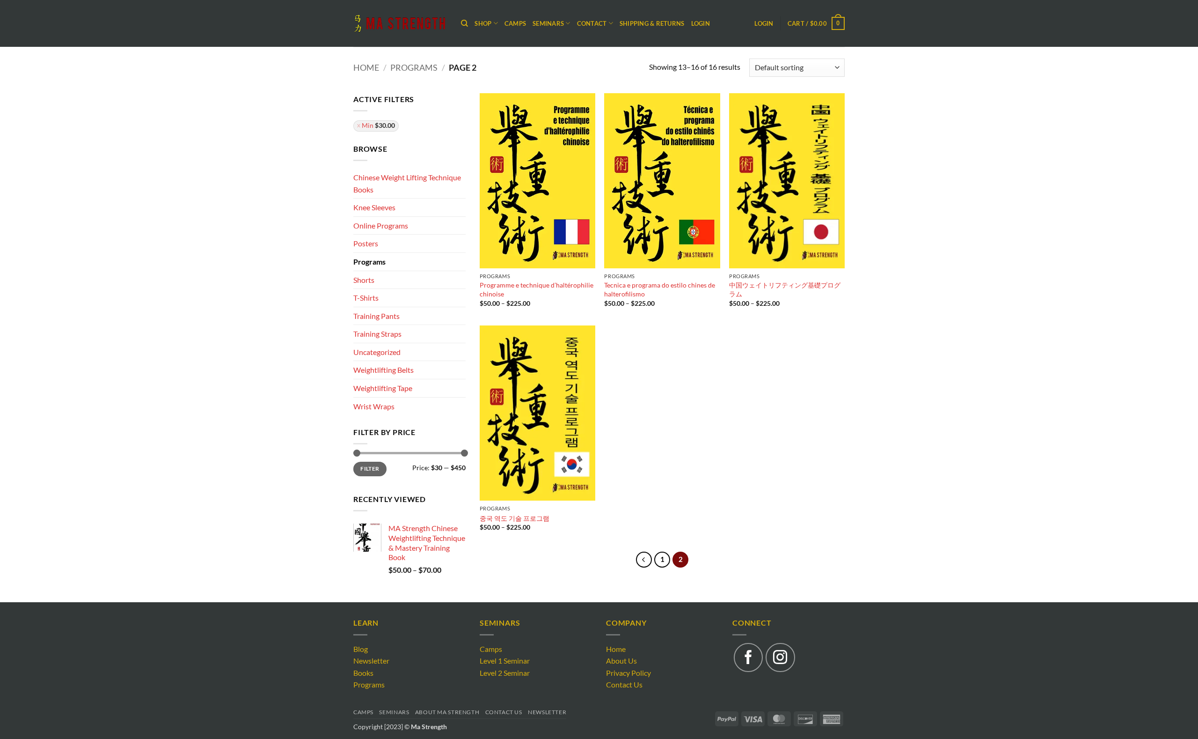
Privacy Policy (628, 672)
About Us (621, 660)
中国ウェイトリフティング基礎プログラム (784, 289)
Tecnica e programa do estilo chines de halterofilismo (659, 289)
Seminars (394, 712)
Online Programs (380, 225)
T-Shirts (366, 297)
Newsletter (371, 660)
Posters (365, 243)
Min (378, 125)
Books (363, 672)
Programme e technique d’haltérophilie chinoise (536, 289)
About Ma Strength (447, 712)
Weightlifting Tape (382, 388)
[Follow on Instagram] (780, 657)
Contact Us (624, 684)
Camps (515, 23)
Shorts (363, 279)
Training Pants (376, 315)
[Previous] (644, 560)
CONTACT (592, 23)
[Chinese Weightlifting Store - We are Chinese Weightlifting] (400, 23)
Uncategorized (377, 351)
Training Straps (377, 333)
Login (700, 23)
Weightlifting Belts (383, 369)
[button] (816, 23)
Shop (483, 23)
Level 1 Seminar (505, 660)
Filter (369, 468)
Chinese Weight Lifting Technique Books (407, 183)
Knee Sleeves (374, 207)
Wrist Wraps (373, 406)
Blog (360, 648)
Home (366, 67)
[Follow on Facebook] (748, 657)
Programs (414, 67)
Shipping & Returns (652, 23)
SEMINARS (548, 23)
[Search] (464, 23)
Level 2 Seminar (505, 672)
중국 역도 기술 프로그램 (514, 518)
